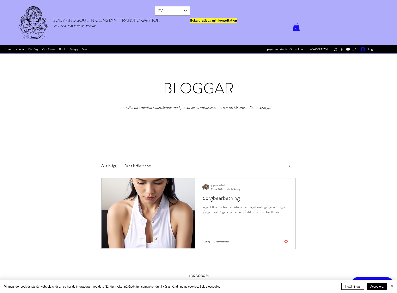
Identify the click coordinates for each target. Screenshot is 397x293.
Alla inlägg (108, 165)
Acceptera (377, 286)
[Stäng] (392, 286)
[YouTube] (348, 49)
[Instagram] (336, 49)
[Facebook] (342, 49)
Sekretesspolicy (210, 286)
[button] (296, 27)
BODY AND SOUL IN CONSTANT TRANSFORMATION (106, 20)
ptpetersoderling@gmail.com (286, 49)
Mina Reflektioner (138, 165)
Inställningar (353, 286)
